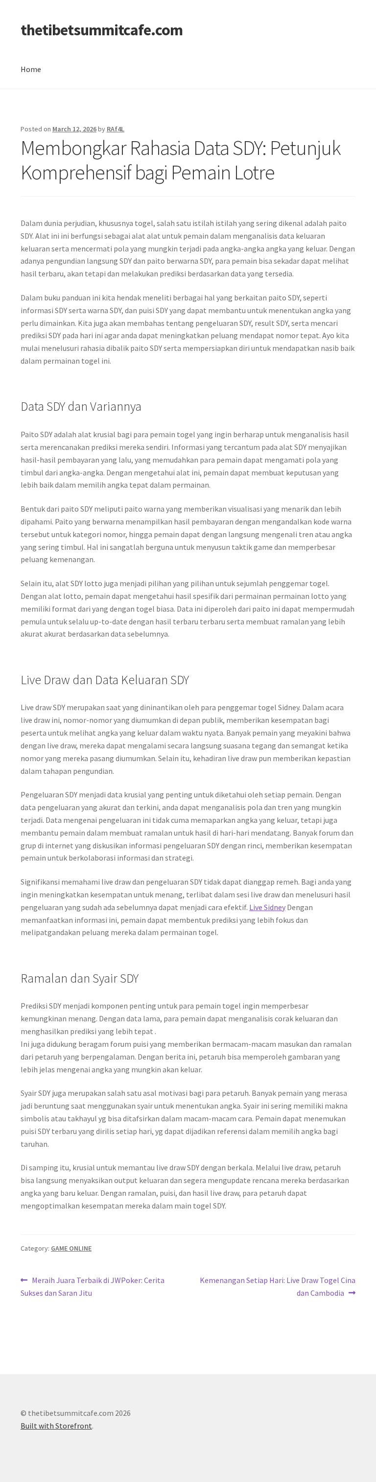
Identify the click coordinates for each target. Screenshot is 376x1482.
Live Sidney (267, 907)
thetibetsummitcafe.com (102, 30)
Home (31, 69)
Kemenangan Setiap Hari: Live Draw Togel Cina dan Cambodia (277, 1286)
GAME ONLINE (71, 1248)
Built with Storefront (56, 1426)
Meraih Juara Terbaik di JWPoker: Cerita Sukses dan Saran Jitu (92, 1286)
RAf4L (115, 128)
